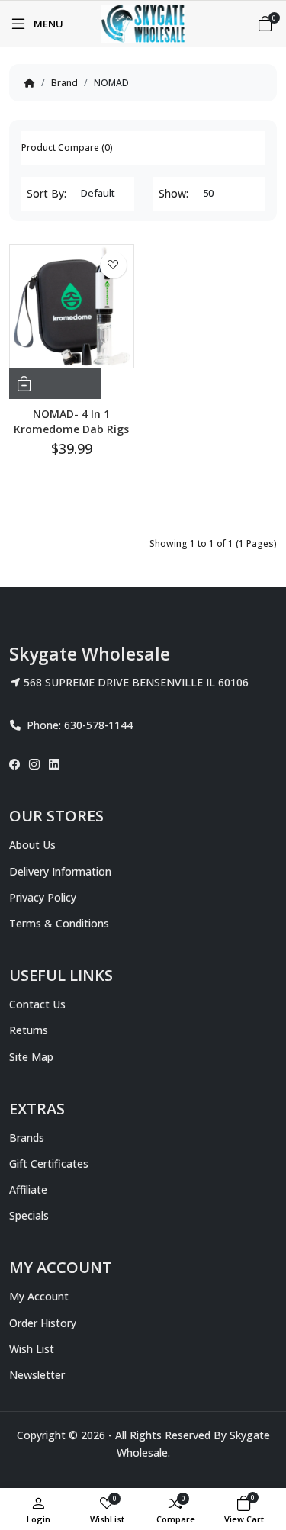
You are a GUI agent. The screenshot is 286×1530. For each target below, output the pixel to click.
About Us (32, 844)
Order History (42, 1323)
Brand (64, 82)
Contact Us (37, 1004)
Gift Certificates (48, 1163)
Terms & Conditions (59, 923)
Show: (173, 193)
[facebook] (16, 764)
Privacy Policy (42, 897)
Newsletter (37, 1375)
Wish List (31, 1349)
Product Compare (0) (67, 147)
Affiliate (28, 1189)
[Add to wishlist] (113, 265)
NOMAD (111, 82)
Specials (29, 1215)
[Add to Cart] (55, 383)
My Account (39, 1296)
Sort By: (46, 193)
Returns (28, 1030)
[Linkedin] (54, 764)
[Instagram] (34, 764)
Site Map (31, 1056)
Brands (26, 1137)
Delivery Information (60, 871)
